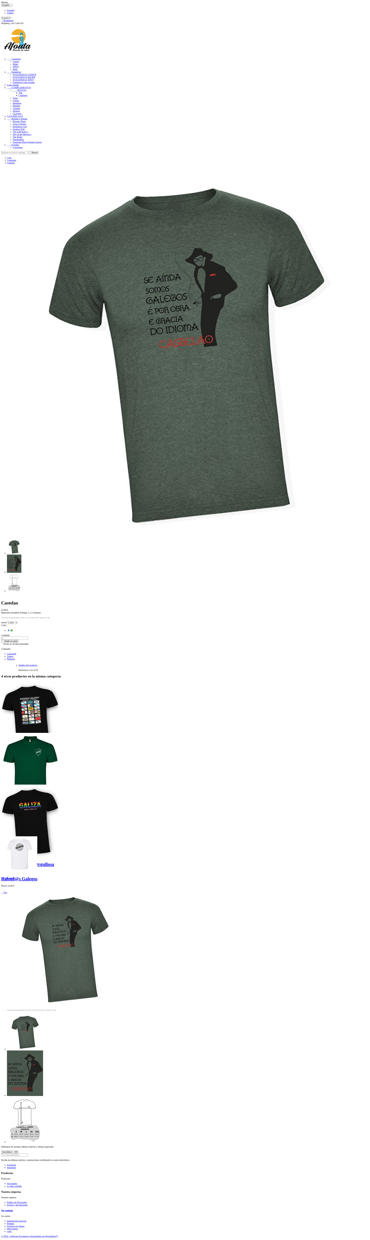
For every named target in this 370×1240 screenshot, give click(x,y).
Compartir (11, 654)
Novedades (12, 1183)
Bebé (15, 69)
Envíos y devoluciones (17, 1205)
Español (10, 10)
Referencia (23, 670)
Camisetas (14, 59)
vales (9, 1231)
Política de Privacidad (17, 1202)
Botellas (16, 106)
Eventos (13, 145)
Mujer (15, 64)
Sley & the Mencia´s (22, 134)
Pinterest (11, 659)
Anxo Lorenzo (19, 124)
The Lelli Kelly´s (20, 132)
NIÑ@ (16, 67)
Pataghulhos (18, 139)
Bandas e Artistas (17, 119)
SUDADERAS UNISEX (24, 74)
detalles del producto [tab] (27, 665)
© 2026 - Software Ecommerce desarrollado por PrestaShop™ (29, 1236)
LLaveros (17, 113)
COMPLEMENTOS (19, 87)
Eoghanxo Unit (20, 126)
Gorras (16, 100)
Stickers (16, 111)
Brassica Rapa (19, 121)
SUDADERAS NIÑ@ (23, 80)
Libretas (16, 108)
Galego (10, 13)
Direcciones (12, 1229)
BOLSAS (19, 90)
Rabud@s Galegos (19, 878)
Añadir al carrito (9, 641)
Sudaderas (14, 72)
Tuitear (10, 656)
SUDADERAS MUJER (24, 77)
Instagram (11, 1167)
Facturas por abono (15, 1226)
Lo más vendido (14, 1186)
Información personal (16, 1221)
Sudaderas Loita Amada (24, 82)
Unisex (16, 61)
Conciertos (18, 147)
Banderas (17, 103)
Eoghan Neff (19, 129)
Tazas (15, 98)
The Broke (18, 137)
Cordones (22, 95)
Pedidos (10, 1223)
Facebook (11, 1165)
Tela (20, 93)
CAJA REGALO (15, 116)
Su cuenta (7, 1210)
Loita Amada (13, 85)
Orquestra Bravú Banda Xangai (27, 142)
